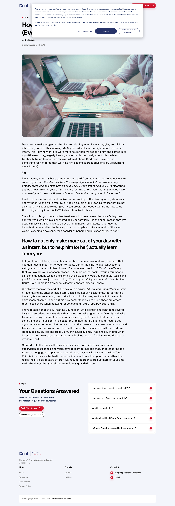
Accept (106, 31)
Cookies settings (85, 31)
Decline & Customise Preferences (129, 30)
